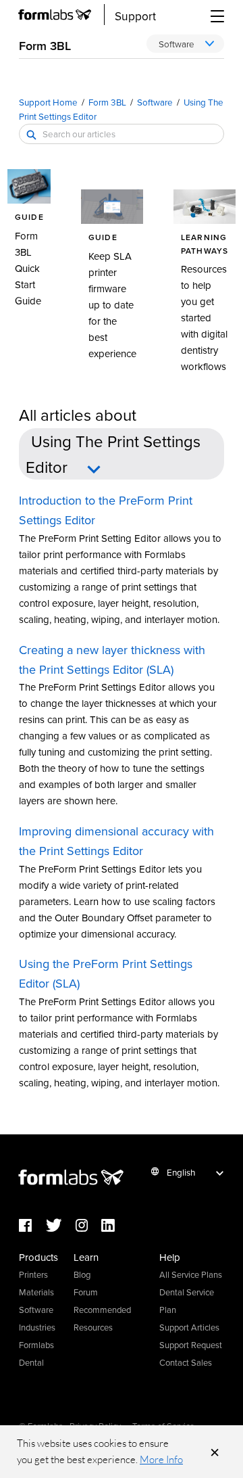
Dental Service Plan (186, 1301)
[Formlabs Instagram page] (88, 1226)
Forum (86, 1292)
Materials (36, 1292)
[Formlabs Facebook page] (32, 1226)
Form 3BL (107, 101)
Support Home (48, 101)
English (181, 1171)
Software (155, 101)
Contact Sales (185, 1362)
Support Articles (189, 1327)
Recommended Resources (102, 1318)
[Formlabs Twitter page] (61, 1226)
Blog (82, 1274)
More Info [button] (161, 1459)
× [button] (214, 1451)
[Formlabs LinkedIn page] (114, 1226)
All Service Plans (190, 1274)
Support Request (190, 1345)
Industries (37, 1327)
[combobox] (121, 134)
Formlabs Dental (36, 1353)
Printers (33, 1274)
